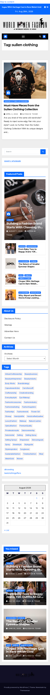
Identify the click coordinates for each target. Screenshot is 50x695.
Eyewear (34, 261)
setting (20, 435)
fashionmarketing (12, 407)
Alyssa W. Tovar (30, 114)
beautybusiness (31, 374)
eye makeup (25, 397)
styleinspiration (11, 449)
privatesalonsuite (12, 430)
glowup (8, 416)
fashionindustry (30, 402)
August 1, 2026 (16, 231)
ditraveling (9, 469)
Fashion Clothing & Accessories (16, 101)
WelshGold (9, 459)
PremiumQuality (26, 426)
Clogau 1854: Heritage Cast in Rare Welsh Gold (28, 283)
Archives (8, 353)
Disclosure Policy (12, 318)
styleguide (28, 444)
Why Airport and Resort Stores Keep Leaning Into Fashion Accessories (29, 299)
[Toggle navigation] (23, 36)
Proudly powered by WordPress (16, 687)
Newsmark (40, 687)
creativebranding (26, 393)
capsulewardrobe (12, 388)
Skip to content (7, 2)
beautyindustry (30, 379)
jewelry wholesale (12, 161)
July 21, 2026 (14, 601)
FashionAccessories (13, 402)
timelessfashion (29, 454)
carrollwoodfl (28, 388)
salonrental (9, 435)
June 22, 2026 (14, 656)
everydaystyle (11, 397)
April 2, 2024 (12, 114)
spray (7, 444)
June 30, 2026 (14, 628)
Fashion (22, 246)
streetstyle (17, 444)
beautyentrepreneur (13, 379)
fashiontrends (22, 412)
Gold (21, 275)
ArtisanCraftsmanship (13, 374)
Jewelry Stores (24, 278)
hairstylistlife (19, 416)
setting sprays (11, 440)
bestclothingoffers (12, 473)
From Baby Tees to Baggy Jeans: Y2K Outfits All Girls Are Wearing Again (27, 253)
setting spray (31, 435)
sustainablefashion (12, 454)
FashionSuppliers (29, 407)
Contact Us (9, 337)
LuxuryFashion (11, 421)
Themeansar (25, 690)
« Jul (6, 530)
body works (10, 383)
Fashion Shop (32, 246)
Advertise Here (11, 331)
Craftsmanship (11, 393)
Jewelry (10, 220)
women (20, 459)
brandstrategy (23, 383)
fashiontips (9, 412)
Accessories (23, 261)
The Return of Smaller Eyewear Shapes (29, 265)
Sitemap (8, 325)
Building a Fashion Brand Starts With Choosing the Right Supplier (24, 227)
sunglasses (24, 449)
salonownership (28, 430)
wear (41, 454)
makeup (23, 421)
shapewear (24, 440)
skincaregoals (37, 440)
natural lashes (35, 421)
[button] (40, 36)
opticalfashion (11, 426)
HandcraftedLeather (35, 416)
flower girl (35, 412)
